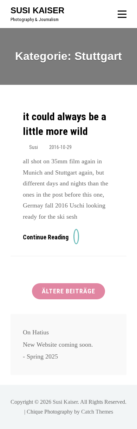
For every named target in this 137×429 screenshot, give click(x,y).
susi (33, 147)
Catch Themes (97, 412)
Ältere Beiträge (68, 291)
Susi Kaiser (37, 10)
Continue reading (51, 237)
